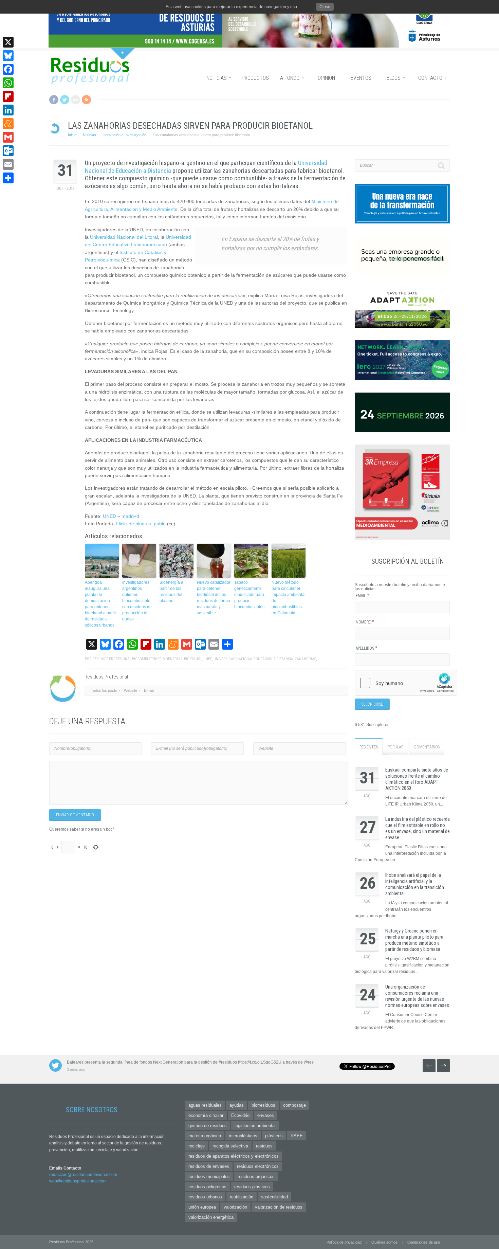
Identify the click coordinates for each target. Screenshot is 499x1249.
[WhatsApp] (8, 83)
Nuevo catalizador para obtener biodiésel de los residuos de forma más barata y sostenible (213, 597)
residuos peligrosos (207, 1186)
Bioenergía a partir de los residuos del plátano (171, 591)
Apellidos (366, 648)
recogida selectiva (230, 1145)
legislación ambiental (255, 1125)
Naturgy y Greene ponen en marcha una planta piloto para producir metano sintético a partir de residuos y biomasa (414, 940)
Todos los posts (104, 690)
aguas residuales (205, 1105)
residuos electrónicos (258, 1166)
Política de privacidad (344, 1242)
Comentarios (427, 747)
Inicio (72, 135)
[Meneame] (8, 123)
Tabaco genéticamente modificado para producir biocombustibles (249, 594)
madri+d (130, 516)
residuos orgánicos (256, 1176)
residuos (264, 1145)
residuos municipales (209, 1176)
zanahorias (305, 659)
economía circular (205, 1115)
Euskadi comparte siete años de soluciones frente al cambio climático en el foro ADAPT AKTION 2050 (416, 779)
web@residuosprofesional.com (78, 1181)
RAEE (297, 1135)
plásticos (274, 1135)
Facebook (53, 99)
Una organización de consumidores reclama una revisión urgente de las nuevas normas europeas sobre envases (417, 996)
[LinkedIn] (8, 110)
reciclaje (196, 1145)
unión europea (202, 1207)
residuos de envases (208, 1166)
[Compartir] (8, 178)
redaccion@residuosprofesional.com (83, 1174)
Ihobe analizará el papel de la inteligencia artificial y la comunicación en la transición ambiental (414, 884)
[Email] (8, 164)
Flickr (75, 99)
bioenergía (173, 659)
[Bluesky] (8, 55)
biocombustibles (146, 659)
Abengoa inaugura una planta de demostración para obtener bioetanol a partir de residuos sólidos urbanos (100, 604)
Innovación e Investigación (124, 135)
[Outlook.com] (8, 151)
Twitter (64, 99)
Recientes (368, 747)
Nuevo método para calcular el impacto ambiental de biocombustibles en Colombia (289, 597)
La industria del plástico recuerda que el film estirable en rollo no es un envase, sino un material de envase (417, 828)
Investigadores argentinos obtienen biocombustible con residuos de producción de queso (137, 600)
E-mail (149, 690)
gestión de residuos (207, 1125)
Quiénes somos (384, 1242)
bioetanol (193, 659)
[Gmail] (8, 137)
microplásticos (243, 1135)
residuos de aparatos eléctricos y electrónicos (233, 1156)
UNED (109, 516)
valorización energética (211, 1217)
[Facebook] (8, 69)
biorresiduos (263, 1105)
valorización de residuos (278, 1207)
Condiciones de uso (423, 1242)
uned (207, 659)
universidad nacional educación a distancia (253, 659)
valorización (235, 1207)
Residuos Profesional (111, 659)
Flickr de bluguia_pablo (141, 523)
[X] (8, 42)
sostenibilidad (274, 1196)
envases (265, 1115)
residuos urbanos (205, 1196)
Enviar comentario (75, 815)
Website (130, 690)
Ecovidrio (240, 1115)
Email (362, 595)
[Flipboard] (8, 96)
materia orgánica (204, 1135)
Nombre (365, 622)
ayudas (236, 1105)
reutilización (241, 1196)
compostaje (294, 1105)
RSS (86, 99)
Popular (396, 747)
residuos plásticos (252, 1186)
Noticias (89, 135)
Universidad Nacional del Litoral (124, 237)
